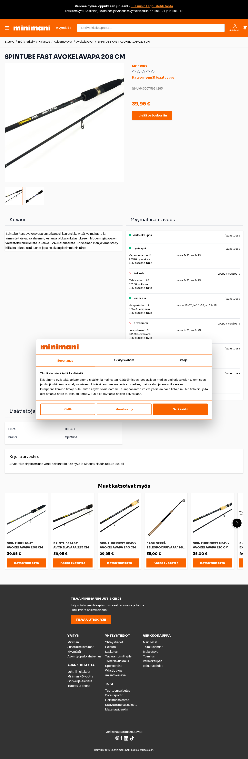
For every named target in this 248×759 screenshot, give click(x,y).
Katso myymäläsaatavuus (153, 77)
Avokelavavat (85, 41)
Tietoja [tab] (183, 359)
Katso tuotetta (26, 563)
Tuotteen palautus (118, 690)
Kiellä (68, 409)
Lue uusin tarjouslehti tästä (152, 6)
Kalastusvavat (63, 41)
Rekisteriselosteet (118, 700)
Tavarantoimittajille (118, 656)
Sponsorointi (113, 665)
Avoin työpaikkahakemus (84, 656)
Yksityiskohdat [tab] (124, 359)
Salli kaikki (180, 409)
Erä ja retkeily (26, 41)
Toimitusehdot (153, 647)
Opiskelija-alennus (79, 681)
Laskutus (111, 651)
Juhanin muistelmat (80, 647)
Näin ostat (150, 642)
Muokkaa (121, 409)
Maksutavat (151, 651)
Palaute (110, 647)
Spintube (139, 66)
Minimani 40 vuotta (80, 676)
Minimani (73, 642)
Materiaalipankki (116, 709)
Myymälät (74, 651)
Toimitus (149, 656)
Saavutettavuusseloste (121, 704)
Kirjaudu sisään (94, 464)
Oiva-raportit (114, 695)
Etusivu (9, 41)
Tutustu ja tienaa (78, 686)
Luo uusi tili (116, 464)
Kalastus (44, 41)
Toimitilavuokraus (117, 661)
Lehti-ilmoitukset (78, 671)
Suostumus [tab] (65, 360)
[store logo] (31, 28)
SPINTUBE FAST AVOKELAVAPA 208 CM (123, 41)
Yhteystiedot (114, 642)
